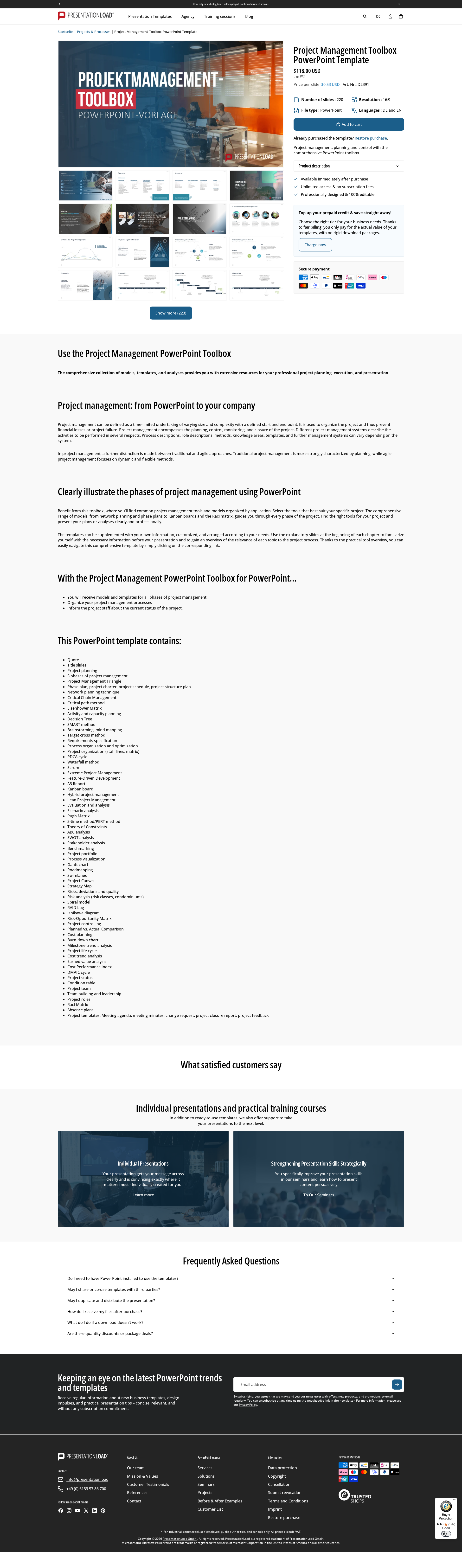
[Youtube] (77, 1511)
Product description (314, 166)
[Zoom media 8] (199, 218)
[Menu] (454, 1501)
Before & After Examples (220, 1501)
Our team (136, 1467)
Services (205, 1467)
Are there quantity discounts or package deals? (110, 1333)
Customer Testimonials (148, 1484)
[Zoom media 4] (199, 185)
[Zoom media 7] (142, 218)
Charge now (315, 244)
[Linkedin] (94, 1511)
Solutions (206, 1476)
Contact (134, 1501)
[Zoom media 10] (85, 252)
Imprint (275, 1509)
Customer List (210, 1509)
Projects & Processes (93, 31)
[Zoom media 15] (142, 285)
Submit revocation (285, 1492)
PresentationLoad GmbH (180, 1539)
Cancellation (279, 1484)
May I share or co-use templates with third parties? (113, 1289)
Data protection (282, 1467)
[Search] (364, 16)
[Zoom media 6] (85, 218)
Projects (205, 1492)
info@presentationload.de (90, 1479)
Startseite (65, 31)
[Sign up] (397, 1384)
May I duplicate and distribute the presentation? (111, 1300)
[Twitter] (86, 1511)
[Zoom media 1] (171, 104)
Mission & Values (142, 1476)
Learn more (143, 1195)
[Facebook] (61, 1511)
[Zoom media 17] (256, 285)
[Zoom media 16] (199, 285)
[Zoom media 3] (142, 185)
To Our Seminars (318, 1195)
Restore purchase (371, 138)
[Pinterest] (103, 1511)
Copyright (277, 1476)
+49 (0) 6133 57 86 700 (86, 1488)
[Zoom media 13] (256, 252)
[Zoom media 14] (85, 285)
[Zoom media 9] (256, 218)
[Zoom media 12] (199, 252)
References (137, 1492)
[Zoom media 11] (142, 252)
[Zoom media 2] (85, 185)
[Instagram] (69, 1511)
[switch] (446, 1534)
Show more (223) (170, 313)
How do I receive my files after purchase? (104, 1311)
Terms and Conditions (288, 1501)
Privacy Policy (248, 1405)
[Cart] (401, 16)
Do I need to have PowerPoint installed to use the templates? (122, 1278)
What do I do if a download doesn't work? (105, 1322)
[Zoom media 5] (256, 185)
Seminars (206, 1484)
